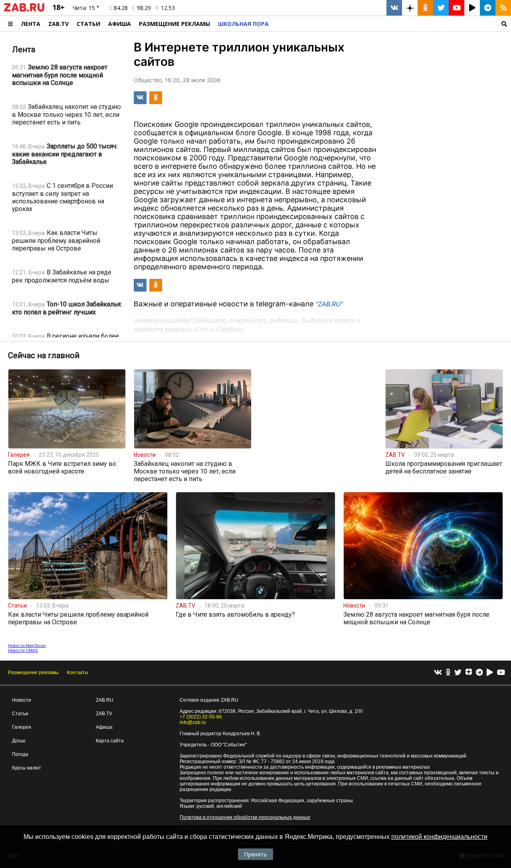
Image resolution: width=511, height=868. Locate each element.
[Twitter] (457, 673)
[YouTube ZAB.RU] (456, 8)
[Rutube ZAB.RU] (472, 8)
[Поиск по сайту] (392, 24)
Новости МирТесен (27, 645)
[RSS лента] (503, 8)
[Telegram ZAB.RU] (487, 8)
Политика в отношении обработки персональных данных (245, 817)
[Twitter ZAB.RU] (441, 8)
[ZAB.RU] (24, 10)
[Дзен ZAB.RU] (410, 8)
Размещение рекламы (33, 672)
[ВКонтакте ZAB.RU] (394, 8)
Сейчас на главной (43, 355)
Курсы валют (26, 768)
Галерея (21, 727)
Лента (30, 24)
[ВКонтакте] (438, 673)
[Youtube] (501, 673)
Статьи (88, 24)
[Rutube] (490, 673)
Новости (21, 700)
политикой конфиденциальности (439, 836)
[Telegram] (479, 673)
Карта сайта (110, 741)
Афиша (119, 24)
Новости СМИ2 (23, 650)
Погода (20, 754)
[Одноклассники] (448, 673)
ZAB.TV (58, 24)
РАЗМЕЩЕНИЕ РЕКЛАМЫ (174, 24)
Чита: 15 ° (86, 8)
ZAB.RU (104, 700)
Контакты (77, 672)
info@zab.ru (193, 722)
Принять (255, 854)
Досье (19, 741)
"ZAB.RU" (329, 304)
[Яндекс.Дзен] (468, 673)
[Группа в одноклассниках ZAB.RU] (425, 8)
